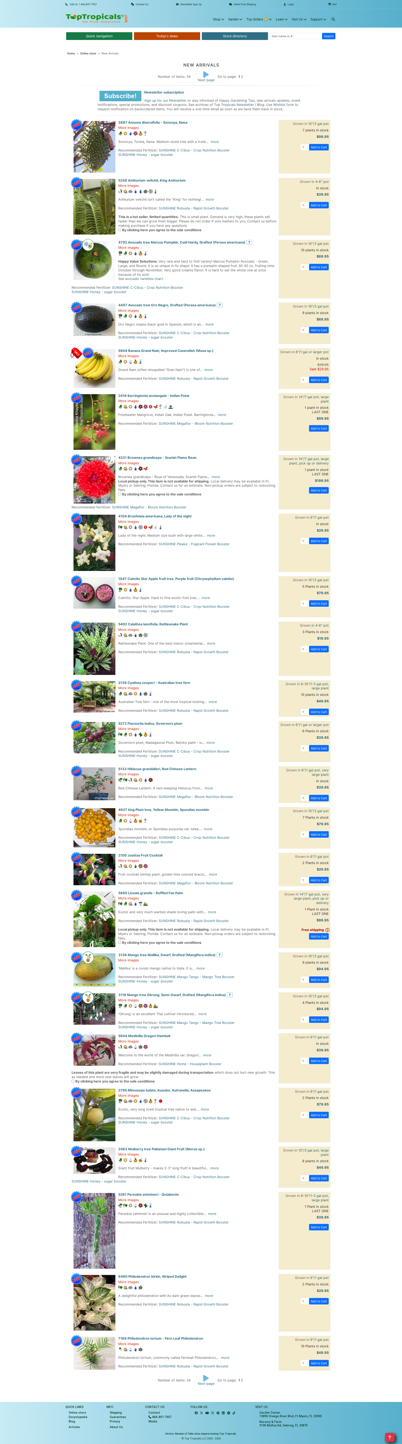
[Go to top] (390, 1437)
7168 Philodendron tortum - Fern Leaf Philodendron (160, 1338)
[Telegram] (228, 1413)
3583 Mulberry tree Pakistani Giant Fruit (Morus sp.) (161, 1149)
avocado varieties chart (144, 279)
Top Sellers (255, 19)
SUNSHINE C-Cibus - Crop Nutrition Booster (194, 150)
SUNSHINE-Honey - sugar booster (145, 155)
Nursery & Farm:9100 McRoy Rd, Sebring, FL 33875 (283, 1423)
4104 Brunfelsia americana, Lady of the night (155, 516)
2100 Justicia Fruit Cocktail (140, 855)
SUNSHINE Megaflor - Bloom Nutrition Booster (196, 423)
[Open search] (333, 18)
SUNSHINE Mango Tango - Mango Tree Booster (196, 977)
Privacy (115, 1421)
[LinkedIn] (223, 1413)
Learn (280, 19)
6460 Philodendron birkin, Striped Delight (152, 1276)
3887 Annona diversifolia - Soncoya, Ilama (152, 122)
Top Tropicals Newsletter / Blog (239, 105)
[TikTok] (234, 1413)
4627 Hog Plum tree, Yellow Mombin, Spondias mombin (163, 810)
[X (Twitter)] (201, 1413)
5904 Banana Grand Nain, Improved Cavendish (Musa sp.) (166, 351)
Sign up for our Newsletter (165, 100)
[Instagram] (212, 1413)
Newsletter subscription (164, 92)
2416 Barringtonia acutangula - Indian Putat (153, 396)
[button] (120, 96)
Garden (233, 19)
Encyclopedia (78, 1417)
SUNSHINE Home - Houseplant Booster (190, 1064)
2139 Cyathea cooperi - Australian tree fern (154, 683)
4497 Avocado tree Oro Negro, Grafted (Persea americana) (167, 305)
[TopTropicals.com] (96, 18)
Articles (74, 1427)
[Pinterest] (217, 1413)
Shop (217, 19)
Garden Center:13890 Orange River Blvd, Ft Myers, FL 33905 (290, 1414)
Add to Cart (319, 147)
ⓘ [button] (327, 930)
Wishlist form (283, 105)
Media (152, 1421)
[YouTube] (207, 1413)
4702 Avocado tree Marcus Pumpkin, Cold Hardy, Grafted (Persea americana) (181, 242)
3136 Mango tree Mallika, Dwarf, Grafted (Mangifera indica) (167, 955)
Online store (88, 53)
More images (128, 128)
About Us (116, 1427)
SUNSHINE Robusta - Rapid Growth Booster (194, 208)
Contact (154, 1413)
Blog (72, 1421)
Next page (206, 80)
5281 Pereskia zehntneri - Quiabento (148, 1194)
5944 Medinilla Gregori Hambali (144, 1036)
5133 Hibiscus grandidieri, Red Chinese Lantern (157, 769)
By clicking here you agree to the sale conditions (161, 230)
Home (71, 53)
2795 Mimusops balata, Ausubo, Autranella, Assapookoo (164, 1090)
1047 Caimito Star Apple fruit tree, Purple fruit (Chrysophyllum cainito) (176, 579)
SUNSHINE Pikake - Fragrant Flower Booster (194, 544)
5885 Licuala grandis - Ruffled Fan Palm (150, 893)
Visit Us (298, 19)
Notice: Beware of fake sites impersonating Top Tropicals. (201, 1433)
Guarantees (118, 1417)
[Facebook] (196, 1413)
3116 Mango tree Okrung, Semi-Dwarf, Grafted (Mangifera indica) (172, 995)
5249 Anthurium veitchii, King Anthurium (152, 180)
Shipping (116, 1413)
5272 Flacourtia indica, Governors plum (150, 723)
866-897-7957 (161, 1417)
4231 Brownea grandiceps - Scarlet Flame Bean (157, 457)
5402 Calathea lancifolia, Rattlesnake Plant (153, 624)
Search (329, 36)
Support (317, 19)
